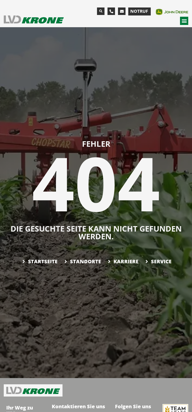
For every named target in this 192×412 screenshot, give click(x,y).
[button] (100, 11)
